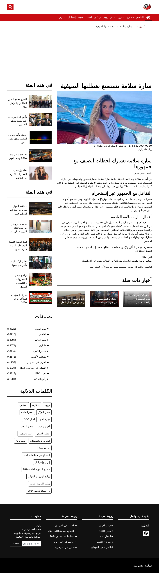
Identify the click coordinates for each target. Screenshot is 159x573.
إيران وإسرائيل (42, 462)
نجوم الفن (45, 419)
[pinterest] (146, 533)
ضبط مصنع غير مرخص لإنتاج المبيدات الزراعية (18, 228)
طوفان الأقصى (38, 356)
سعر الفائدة (40, 340)
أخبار (113, 17)
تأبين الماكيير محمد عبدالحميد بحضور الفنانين (17, 121)
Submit (15, 543)
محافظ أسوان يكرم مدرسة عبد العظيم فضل (18, 210)
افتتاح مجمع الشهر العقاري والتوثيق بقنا (17, 103)
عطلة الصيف (43, 433)
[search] (10, 7)
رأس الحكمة (40, 379)
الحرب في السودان (36, 362)
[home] (148, 17)
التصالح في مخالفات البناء (33, 368)
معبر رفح (20, 440)
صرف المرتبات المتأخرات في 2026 (19, 299)
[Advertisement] (79, 51)
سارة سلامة (25, 433)
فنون (80, 17)
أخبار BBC (40, 373)
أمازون (121, 17)
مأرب (149, 26)
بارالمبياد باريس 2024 (39, 490)
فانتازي (130, 17)
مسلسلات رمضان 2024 (62, 536)
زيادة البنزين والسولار (39, 476)
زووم (105, 17)
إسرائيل (72, 17)
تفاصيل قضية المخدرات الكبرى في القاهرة (18, 174)
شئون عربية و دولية (65, 547)
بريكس (97, 17)
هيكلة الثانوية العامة (40, 483)
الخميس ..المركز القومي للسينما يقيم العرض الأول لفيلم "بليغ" (120, 266)
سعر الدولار (40, 328)
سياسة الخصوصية (142, 565)
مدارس (62, 17)
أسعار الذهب (39, 351)
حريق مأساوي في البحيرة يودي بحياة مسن (17, 139)
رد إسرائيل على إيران (64, 542)
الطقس (140, 17)
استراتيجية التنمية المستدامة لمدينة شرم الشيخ (18, 245)
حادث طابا (44, 448)
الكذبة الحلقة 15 (143, 251)
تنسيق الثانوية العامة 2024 (36, 469)
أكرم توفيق (44, 426)
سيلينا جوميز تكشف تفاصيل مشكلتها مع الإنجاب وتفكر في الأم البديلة (117, 260)
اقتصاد (88, 17)
